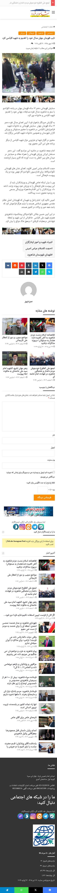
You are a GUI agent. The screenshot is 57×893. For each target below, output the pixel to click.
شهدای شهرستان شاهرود (39, 255)
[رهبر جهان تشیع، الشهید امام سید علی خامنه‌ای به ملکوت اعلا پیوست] (14, 358)
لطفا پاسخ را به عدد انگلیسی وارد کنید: (40, 482)
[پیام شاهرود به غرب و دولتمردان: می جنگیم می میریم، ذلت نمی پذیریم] (47, 655)
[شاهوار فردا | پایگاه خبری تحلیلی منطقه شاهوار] (40, 12)
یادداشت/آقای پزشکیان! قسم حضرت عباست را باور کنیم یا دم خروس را (21, 745)
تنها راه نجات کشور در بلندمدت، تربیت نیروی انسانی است (20, 706)
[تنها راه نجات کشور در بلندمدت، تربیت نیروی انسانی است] (47, 708)
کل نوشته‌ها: (50, 875)
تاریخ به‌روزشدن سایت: (46, 880)
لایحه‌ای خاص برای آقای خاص (24, 718)
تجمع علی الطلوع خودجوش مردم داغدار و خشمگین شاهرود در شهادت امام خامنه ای (42, 372)
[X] (42, 265)
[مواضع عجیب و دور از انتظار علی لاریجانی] (14, 326)
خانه (51, 27)
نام (54, 435)
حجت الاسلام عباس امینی (38, 248)
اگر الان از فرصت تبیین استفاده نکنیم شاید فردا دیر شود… (29, 615)
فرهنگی (31, 33)
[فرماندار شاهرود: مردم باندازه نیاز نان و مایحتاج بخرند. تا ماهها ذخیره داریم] (47, 695)
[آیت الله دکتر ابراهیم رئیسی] (28, 99)
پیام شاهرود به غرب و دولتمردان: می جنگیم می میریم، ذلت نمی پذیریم (20, 652)
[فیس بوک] (49, 265)
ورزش (22, 33)
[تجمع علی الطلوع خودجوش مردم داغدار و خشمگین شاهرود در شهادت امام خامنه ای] (42, 358)
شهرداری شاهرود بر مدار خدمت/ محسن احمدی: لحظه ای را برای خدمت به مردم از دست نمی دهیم (19, 626)
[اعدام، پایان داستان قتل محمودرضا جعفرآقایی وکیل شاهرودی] (47, 734)
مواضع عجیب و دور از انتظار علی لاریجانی (14, 339)
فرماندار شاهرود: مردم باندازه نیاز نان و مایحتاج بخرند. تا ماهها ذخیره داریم (20, 693)
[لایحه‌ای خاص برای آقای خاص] (47, 721)
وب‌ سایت (51, 460)
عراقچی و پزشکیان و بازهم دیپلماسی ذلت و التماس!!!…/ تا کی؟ (20, 665)
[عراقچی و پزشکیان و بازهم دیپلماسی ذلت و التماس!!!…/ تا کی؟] (47, 668)
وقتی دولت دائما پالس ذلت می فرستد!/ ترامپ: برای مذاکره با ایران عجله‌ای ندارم (21, 640)
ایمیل (53, 447)
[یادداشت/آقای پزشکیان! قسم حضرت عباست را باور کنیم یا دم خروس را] (47, 747)
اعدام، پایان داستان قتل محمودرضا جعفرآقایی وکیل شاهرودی (21, 732)
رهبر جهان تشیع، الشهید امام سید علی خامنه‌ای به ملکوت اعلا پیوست (15, 371)
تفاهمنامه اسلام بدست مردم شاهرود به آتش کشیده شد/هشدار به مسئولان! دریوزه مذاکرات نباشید (43, 339)
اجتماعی (44, 27)
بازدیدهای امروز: (48, 861)
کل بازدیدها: (50, 870)
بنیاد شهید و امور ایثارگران (38, 242)
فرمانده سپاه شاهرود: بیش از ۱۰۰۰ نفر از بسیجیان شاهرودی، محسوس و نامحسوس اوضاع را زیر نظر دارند (19, 680)
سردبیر (28, 301)
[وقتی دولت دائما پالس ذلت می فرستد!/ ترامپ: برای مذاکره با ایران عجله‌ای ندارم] (47, 641)
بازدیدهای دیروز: (48, 865)
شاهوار (40, 33)
